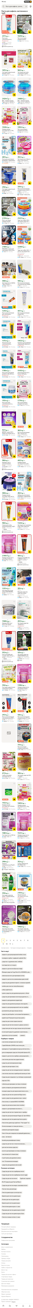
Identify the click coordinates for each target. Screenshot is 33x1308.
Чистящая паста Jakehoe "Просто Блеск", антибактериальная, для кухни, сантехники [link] (8, 283)
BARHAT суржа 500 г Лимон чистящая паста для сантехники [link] (8, 432)
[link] (14, 954)
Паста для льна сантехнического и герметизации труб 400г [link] (7, 403)
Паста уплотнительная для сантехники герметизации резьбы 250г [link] (8, 313)
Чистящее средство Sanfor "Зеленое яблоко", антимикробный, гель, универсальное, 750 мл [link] (8, 896)
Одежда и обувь (5, 1258)
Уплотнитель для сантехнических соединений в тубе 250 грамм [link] (8, 343)
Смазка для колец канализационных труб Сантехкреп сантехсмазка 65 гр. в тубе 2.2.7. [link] (8, 525)
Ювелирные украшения (7, 1286)
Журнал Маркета (6, 1296)
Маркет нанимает (6, 1294)
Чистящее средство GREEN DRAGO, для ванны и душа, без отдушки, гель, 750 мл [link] (23, 655)
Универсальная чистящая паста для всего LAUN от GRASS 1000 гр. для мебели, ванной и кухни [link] (23, 463)
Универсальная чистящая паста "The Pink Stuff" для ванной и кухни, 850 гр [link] (8, 130)
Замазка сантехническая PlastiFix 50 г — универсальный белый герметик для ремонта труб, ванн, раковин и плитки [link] (8, 864)
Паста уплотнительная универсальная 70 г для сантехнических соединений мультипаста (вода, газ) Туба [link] (24, 717)
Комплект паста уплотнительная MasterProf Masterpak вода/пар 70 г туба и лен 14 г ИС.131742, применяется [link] (8, 463)
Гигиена (3, 1254)
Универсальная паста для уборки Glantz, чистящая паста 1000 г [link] (8, 558)
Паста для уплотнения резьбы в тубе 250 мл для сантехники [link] (8, 373)
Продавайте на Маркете (7, 1229)
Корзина (23, 1306)
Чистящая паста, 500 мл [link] (8, 835)
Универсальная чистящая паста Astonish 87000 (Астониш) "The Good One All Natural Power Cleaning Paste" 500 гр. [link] (8, 805)
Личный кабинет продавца (8, 1227)
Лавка (10, 1306)
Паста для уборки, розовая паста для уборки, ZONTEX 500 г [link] (24, 130)
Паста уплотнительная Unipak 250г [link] (23, 313)
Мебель (3, 1249)
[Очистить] (26, 6)
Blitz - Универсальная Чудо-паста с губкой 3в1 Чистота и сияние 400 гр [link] (8, 101)
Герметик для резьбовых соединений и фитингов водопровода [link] (24, 343)
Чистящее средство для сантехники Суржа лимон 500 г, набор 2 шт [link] (8, 688)
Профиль (29, 1306)
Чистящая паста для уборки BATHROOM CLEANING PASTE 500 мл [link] (8, 591)
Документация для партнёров (9, 1231)
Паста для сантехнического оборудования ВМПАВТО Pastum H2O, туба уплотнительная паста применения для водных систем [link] (8, 38)
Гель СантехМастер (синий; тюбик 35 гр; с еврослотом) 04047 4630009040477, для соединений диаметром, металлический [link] (8, 655)
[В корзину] (14, 32)
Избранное (16, 1306)
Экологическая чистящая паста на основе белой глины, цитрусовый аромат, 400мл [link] (23, 895)
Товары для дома (6, 1260)
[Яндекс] (13, 1302)
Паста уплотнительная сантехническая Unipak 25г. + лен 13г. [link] (24, 283)
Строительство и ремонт (8, 1281)
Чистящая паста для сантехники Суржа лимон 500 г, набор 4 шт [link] (24, 73)
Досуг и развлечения (7, 1247)
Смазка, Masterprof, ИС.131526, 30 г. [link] (23, 864)
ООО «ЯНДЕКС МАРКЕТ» (12, 1299)
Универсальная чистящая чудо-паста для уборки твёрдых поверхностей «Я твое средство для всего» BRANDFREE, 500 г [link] (8, 495)
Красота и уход (5, 1265)
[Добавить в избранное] (14, 16)
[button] (30, 6)
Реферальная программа (8, 1240)
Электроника (4, 1256)
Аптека (3, 1263)
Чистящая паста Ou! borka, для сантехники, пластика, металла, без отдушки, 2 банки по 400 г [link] (8, 929)
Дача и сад (4, 1270)
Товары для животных (7, 1279)
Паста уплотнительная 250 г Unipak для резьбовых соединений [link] (24, 433)
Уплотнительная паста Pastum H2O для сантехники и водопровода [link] (23, 373)
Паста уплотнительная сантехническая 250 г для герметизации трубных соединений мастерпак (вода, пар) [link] (8, 717)
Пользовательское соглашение (9, 1289)
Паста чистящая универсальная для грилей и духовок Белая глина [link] (24, 747)
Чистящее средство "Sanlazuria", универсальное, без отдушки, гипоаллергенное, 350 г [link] (24, 624)
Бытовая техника (5, 1251)
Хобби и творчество (6, 1267)
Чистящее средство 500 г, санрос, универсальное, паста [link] (24, 776)
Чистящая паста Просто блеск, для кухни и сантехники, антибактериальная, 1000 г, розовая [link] (24, 159)
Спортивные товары (6, 1276)
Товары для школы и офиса (8, 1274)
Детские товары (5, 1283)
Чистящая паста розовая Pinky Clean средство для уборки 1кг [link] (24, 525)
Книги (3, 1272)
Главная (3, 1306)
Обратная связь (5, 1292)
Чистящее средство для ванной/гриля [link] (8, 189)
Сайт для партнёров (6, 1233)
